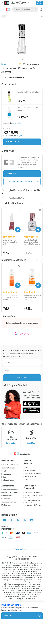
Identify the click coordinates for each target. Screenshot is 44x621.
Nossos (27, 461)
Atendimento (7, 485)
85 (28, 309)
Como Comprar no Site (9, 490)
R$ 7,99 (21, 101)
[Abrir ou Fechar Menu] (3, 9)
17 (28, 253)
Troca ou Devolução (8, 502)
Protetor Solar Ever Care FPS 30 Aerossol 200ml (11, 298)
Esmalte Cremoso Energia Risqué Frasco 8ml (11, 242)
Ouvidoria (4, 471)
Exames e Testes (29, 470)
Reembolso (5, 499)
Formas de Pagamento (9, 493)
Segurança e (29, 487)
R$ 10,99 (22, 116)
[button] (22, 39)
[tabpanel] (22, 39)
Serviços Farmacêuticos (32, 473)
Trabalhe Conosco (8, 468)
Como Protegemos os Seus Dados (31, 501)
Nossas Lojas (6, 474)
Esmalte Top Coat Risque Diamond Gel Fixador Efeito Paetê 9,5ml (31, 242)
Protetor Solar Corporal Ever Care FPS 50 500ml (32, 298)
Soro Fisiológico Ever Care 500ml (27, 109)
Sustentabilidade (7, 480)
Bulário (4, 477)
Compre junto (12, 142)
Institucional (7, 460)
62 (7, 309)
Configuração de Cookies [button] (32, 505)
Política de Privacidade (31, 492)
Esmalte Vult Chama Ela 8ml (28, 92)
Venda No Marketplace (9, 465)
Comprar (16, 230)
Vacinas (26, 467)
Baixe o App (39, 3)
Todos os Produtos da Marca (19, 181)
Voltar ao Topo (20, 549)
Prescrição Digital (29, 476)
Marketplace (6, 505)
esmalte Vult (11, 174)
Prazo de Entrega (7, 496)
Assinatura (27, 479)
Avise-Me (7, 616)
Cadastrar (22, 378)
